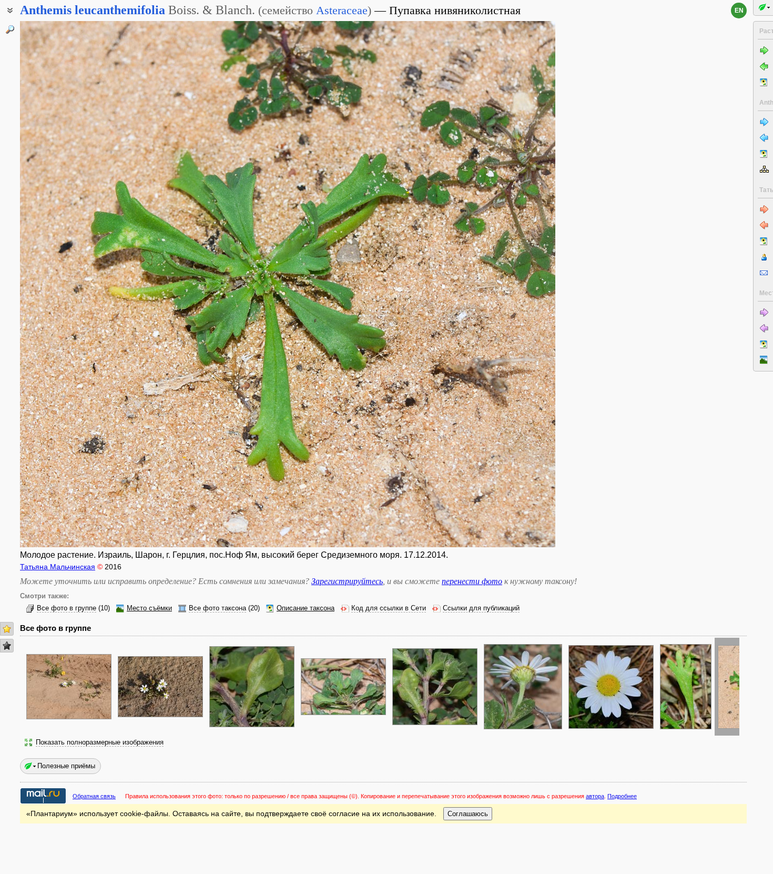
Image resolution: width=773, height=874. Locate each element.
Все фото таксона (217, 608)
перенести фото (472, 581)
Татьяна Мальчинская (57, 566)
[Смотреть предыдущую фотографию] (76, 284)
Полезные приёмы (66, 766)
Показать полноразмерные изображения (100, 742)
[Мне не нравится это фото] (7, 645)
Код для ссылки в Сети (388, 608)
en (739, 10)
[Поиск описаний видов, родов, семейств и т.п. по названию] (10, 29)
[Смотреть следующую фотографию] (499, 284)
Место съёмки (149, 608)
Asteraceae (342, 10)
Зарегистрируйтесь (347, 581)
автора (595, 796)
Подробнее (622, 796)
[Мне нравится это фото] (7, 629)
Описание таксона (305, 608)
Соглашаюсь (467, 814)
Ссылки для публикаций (481, 608)
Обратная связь (94, 796)
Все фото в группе (66, 608)
